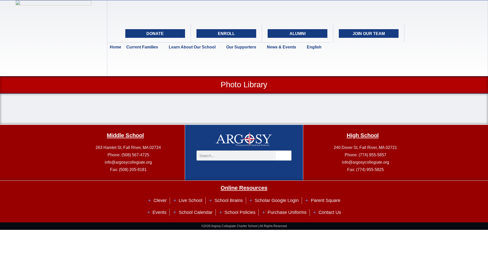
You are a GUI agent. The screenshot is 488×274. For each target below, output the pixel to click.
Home (115, 47)
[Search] (452, 33)
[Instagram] (427, 33)
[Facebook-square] (440, 33)
